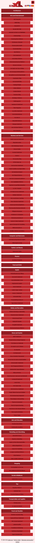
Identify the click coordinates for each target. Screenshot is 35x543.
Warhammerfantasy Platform (17, 328)
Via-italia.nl (17, 117)
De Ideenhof (17, 349)
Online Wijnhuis (17, 88)
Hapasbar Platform (17, 487)
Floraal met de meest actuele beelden (17, 359)
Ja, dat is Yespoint (17, 188)
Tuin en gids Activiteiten (17, 412)
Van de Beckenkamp (17, 114)
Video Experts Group (17, 243)
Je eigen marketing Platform (17, 452)
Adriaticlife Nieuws (17, 435)
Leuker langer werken (17, 290)
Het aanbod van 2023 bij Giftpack (17, 470)
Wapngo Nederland (17, 124)
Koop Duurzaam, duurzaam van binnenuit (17, 376)
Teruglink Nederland (17, 324)
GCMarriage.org (17, 162)
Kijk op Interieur (17, 372)
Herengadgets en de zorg (17, 467)
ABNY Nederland (17, 336)
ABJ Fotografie (17, 19)
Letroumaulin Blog (17, 81)
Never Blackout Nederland (17, 201)
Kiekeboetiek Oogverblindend (17, 369)
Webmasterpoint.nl (17, 227)
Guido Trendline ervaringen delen (17, 168)
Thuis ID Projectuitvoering (17, 405)
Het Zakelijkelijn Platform (17, 182)
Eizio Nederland (17, 55)
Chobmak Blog (17, 35)
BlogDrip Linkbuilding (17, 439)
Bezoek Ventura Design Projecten (17, 340)
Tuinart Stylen (17, 415)
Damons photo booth (17, 45)
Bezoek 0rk (17, 26)
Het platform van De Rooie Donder (17, 75)
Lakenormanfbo (17, 524)
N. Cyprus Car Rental (17, 506)
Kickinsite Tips (17, 491)
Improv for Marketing (17, 449)
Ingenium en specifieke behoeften (17, 185)
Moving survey (17, 503)
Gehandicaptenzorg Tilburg (17, 273)
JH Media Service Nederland (17, 191)
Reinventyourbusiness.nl (17, 218)
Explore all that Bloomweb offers (17, 442)
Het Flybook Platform (17, 175)
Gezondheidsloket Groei (17, 280)
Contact (17, 542)
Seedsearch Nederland (17, 104)
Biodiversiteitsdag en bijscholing (17, 311)
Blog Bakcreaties (17, 142)
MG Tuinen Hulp (17, 385)
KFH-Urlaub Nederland (17, 521)
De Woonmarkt (17, 353)
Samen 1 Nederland (17, 293)
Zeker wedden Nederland (17, 458)
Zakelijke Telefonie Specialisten (17, 231)
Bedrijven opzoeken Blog (17, 514)
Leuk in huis (17, 382)
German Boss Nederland (17, 165)
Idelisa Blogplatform (17, 445)
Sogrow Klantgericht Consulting (17, 224)
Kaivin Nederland (17, 286)
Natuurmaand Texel (17, 318)
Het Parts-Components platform (17, 178)
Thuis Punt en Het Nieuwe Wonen (17, 408)
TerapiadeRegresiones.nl (17, 300)
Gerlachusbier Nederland (17, 363)
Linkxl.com (10, 540)
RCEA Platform (17, 455)
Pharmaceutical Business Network (17, 208)
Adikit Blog (17, 22)
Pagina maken (17, 540)
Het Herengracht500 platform (17, 71)
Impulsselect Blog (17, 78)
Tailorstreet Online (17, 251)
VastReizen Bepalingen (17, 531)
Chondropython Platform (17, 39)
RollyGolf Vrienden (17, 321)
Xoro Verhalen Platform (17, 127)
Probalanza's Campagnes (17, 214)
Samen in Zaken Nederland (17, 221)
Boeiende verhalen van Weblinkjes (17, 32)
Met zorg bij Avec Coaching (17, 198)
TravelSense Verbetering (17, 528)
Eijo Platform (17, 52)
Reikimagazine (17, 101)
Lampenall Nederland (17, 379)
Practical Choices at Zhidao (17, 494)
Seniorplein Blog (17, 296)
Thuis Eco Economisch (17, 402)
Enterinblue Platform (17, 58)
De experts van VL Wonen (17, 346)
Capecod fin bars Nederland (17, 518)
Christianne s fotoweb (17, 42)
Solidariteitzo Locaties (17, 479)
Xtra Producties (17, 130)
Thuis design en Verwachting (17, 399)
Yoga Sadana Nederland (17, 303)
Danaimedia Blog (17, 48)
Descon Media (17, 149)
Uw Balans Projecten (17, 260)
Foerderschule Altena (17, 424)
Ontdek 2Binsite (17, 91)
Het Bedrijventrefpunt (17, 172)
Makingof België (17, 85)
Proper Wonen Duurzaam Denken (17, 392)
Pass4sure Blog (17, 94)
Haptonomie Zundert (17, 283)
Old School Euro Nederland (17, 389)
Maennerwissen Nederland (17, 315)
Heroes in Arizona (17, 65)
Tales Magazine (17, 107)
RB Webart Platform (17, 98)
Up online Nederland (17, 111)
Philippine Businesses (17, 211)
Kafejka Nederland (17, 195)
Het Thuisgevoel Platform (17, 366)
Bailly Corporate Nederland (17, 139)
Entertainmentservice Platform (17, 62)
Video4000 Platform (17, 121)
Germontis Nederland (17, 277)
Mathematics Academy (17, 427)
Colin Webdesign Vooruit (17, 146)
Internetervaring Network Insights (17, 239)
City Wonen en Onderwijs (17, 343)
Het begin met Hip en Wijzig (17, 68)
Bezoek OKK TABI (17, 29)
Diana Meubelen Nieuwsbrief (17, 356)
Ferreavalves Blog (17, 159)
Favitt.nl (17, 155)
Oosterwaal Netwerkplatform (17, 205)
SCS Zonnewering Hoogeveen (17, 395)
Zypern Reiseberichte (17, 534)
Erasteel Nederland (17, 152)
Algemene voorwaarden (27, 540)
